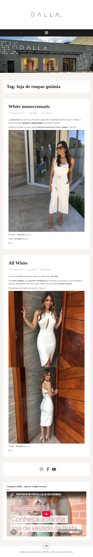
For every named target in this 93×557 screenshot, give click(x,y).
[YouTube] (54, 469)
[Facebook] (48, 469)
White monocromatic (29, 106)
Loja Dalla (33, 113)
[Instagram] (41, 469)
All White (18, 262)
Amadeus (59, 552)
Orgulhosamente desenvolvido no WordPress (35, 552)
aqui (28, 235)
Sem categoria (46, 113)
